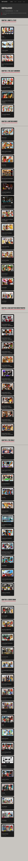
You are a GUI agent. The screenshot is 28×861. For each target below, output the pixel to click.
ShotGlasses (4, 1)
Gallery (19, 1)
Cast (15, 1)
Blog (24, 1)
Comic (11, 1)
